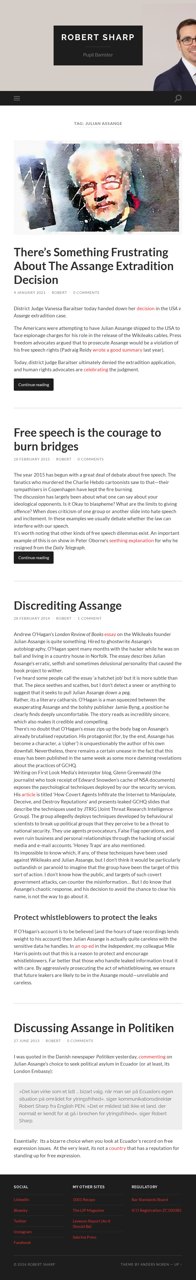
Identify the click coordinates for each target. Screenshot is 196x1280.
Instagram (23, 1231)
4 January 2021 (30, 292)
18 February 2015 (32, 459)
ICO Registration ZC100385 (156, 1210)
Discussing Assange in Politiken (94, 1028)
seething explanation (131, 540)
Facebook (22, 1242)
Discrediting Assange (68, 605)
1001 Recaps (84, 1199)
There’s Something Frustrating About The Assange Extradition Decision (94, 265)
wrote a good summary (117, 350)
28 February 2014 (32, 618)
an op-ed (84, 946)
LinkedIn (21, 1199)
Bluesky (21, 1210)
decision (146, 308)
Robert (59, 292)
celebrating (96, 369)
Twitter (20, 1220)
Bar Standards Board (150, 1199)
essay (110, 634)
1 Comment (90, 618)
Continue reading (33, 384)
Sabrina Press (84, 1237)
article (28, 794)
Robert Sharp (98, 37)
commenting (152, 1056)
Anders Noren (154, 1264)
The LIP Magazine (88, 1210)
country (117, 1148)
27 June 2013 (27, 1041)
